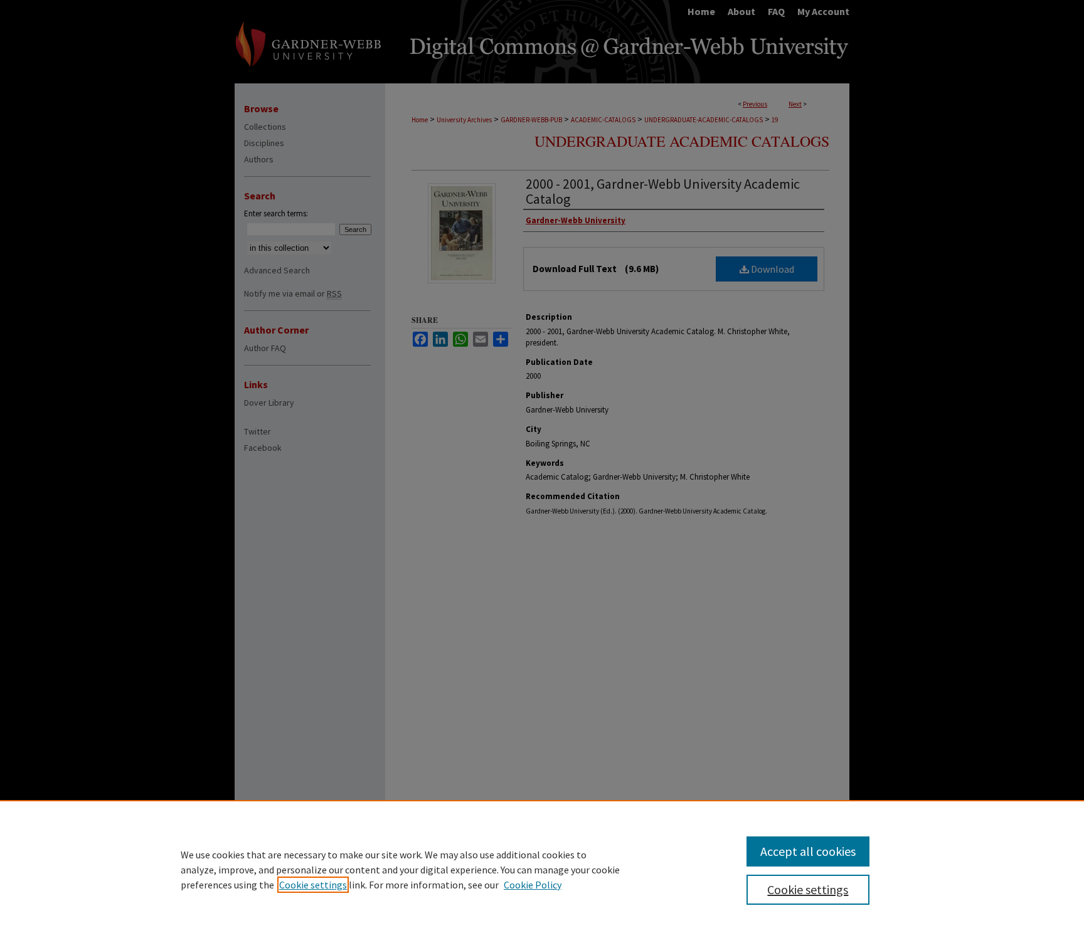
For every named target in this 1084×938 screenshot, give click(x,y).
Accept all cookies (808, 851)
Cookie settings (313, 884)
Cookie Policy (532, 884)
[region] (542, 869)
